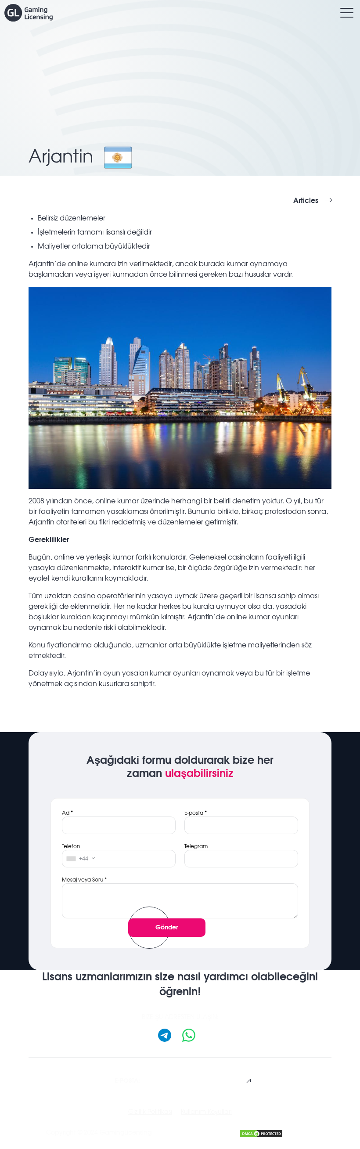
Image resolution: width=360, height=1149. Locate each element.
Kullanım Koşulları (206, 1112)
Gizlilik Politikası (150, 1112)
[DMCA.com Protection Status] (261, 1132)
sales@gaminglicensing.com (179, 1080)
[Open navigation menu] (347, 12)
